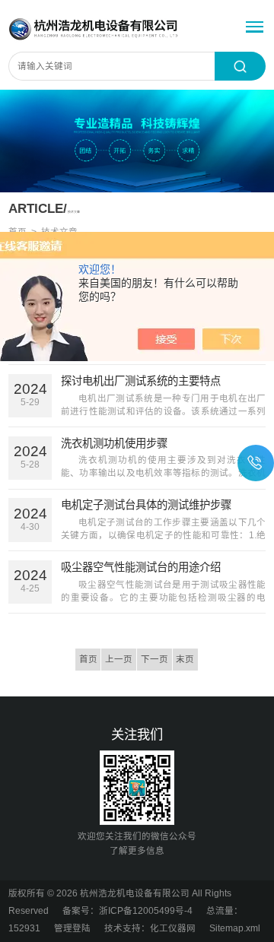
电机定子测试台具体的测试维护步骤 (146, 505)
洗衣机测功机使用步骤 (114, 443)
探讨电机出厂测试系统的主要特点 (141, 381)
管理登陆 (72, 928)
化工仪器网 (173, 928)
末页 (185, 659)
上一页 (118, 659)
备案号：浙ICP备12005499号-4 (127, 910)
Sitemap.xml (234, 928)
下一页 (154, 659)
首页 (88, 659)
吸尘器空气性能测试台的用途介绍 (141, 567)
